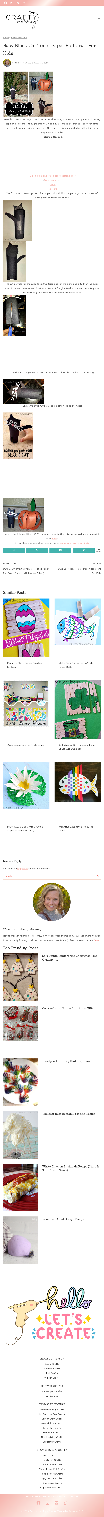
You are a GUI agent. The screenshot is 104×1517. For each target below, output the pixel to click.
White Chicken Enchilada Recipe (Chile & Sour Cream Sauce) (70, 1168)
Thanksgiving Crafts (52, 1437)
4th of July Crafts (51, 1428)
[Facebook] (5, 3)
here (54, 538)
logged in (22, 868)
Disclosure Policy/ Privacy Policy (45, 1497)
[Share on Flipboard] (60, 550)
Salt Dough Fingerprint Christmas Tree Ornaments (69, 957)
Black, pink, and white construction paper (53, 175)
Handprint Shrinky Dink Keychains (67, 1061)
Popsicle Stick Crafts (52, 1473)
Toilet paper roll (53, 180)
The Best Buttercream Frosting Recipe (68, 1114)
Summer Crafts (52, 1368)
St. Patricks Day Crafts (52, 1414)
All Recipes (52, 1396)
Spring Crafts (52, 1364)
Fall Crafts (52, 1373)
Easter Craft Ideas (51, 1418)
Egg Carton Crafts (52, 1478)
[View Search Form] (99, 2)
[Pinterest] (18, 3)
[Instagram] (11, 3)
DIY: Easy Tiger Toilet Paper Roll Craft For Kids (79, 568)
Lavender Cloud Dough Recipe (63, 1219)
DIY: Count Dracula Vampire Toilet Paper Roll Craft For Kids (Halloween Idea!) (26, 568)
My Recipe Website (52, 1391)
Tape (52, 184)
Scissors (52, 188)
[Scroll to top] (98, 1507)
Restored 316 (76, 1511)
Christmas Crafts (52, 1441)
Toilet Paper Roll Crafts (52, 1469)
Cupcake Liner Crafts (52, 1487)
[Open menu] (98, 18)
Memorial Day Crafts (52, 1423)
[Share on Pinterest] (37, 550)
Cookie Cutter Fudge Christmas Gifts (68, 1008)
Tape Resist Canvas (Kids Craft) (26, 744)
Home (6, 37)
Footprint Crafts (52, 1460)
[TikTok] (24, 3)
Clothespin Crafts (52, 1483)
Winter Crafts (52, 1377)
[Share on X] (84, 550)
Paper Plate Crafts (52, 1464)
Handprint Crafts (52, 1455)
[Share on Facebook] (14, 550)
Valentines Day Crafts (52, 1409)
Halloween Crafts (19, 37)
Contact (74, 1497)
